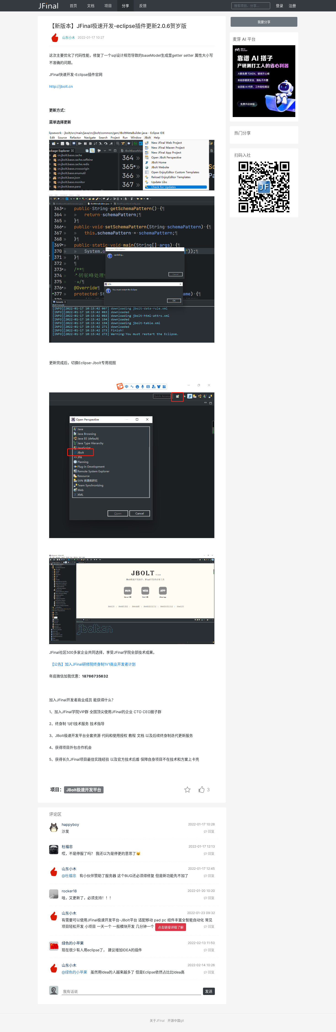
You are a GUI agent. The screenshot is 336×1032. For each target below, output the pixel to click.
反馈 (143, 5)
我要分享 (264, 22)
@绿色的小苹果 (74, 972)
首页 (73, 5)
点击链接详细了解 (171, 927)
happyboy (70, 824)
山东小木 (68, 37)
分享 (125, 5)
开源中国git (176, 1020)
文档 (90, 5)
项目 (108, 5)
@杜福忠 (69, 875)
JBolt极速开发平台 (83, 789)
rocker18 (69, 891)
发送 (208, 991)
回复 (210, 831)
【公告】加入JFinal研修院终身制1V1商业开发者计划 (93, 664)
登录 (279, 5)
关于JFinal (157, 1020)
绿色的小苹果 (73, 943)
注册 (292, 5)
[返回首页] (48, 5)
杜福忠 (67, 846)
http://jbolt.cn (61, 86)
